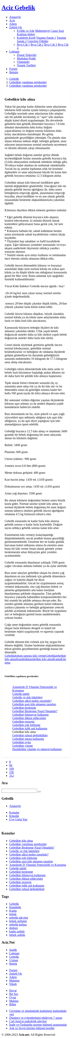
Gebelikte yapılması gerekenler (28, 82)
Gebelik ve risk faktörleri (27, 697)
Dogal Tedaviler (26, 55)
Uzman (13, 960)
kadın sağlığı (17, 931)
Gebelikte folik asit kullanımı (29, 728)
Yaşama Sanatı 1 (46, 37)
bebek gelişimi (18, 921)
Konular (14, 812)
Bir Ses (13, 994)
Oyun (12, 997)
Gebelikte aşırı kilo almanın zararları (34, 704)
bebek (13, 914)
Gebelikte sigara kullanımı (28, 738)
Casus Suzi (57, 30)
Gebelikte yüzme (22, 745)
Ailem (13, 24)
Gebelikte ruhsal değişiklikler (30, 735)
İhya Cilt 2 (37, 44)
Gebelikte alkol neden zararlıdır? (32, 700)
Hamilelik (22, 659)
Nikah (13, 984)
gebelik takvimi (18, 917)
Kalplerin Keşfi (26, 37)
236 (11, 772)
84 (10, 765)
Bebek (13, 963)
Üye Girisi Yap (18, 819)
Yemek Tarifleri (26, 65)
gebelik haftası (18, 924)
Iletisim (13, 72)
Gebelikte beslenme (24, 707)
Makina (13, 1001)
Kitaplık (14, 816)
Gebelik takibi (20, 694)
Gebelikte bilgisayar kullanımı (30, 714)
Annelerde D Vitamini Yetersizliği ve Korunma (37, 864)
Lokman (14, 953)
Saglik (13, 949)
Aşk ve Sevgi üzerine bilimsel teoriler (32, 1028)
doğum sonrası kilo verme (30, 655)
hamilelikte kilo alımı (40, 659)
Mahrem (14, 980)
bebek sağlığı (17, 935)
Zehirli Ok (15, 973)
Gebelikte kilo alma (21, 840)
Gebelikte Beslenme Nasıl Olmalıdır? (34, 711)
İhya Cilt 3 (50, 44)
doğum (13, 928)
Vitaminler (23, 62)
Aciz (12, 20)
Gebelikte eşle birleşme (26, 725)
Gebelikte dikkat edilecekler (29, 718)
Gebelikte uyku (21, 742)
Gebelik (14, 78)
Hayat (13, 990)
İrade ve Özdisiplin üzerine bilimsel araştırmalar (38, 1024)
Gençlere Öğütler (37, 41)
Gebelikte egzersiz (23, 721)
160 (11, 768)
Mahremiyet (42, 30)
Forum (13, 68)
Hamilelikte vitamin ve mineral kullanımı (37, 749)
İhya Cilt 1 (23, 44)
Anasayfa (15, 17)
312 (11, 775)
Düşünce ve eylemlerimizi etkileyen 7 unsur (35, 1017)
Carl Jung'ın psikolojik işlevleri (28, 1021)
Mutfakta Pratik (26, 58)
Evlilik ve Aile (25, 30)
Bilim (12, 1004)
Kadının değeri (26, 34)
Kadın (57, 659)
